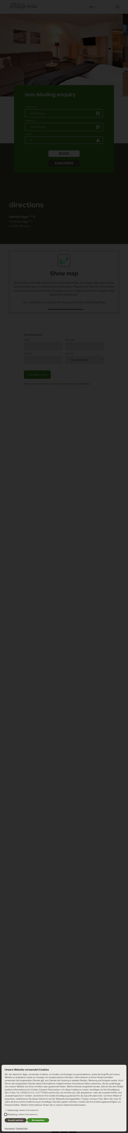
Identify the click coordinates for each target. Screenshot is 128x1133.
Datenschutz (22, 1128)
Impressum (10, 1128)
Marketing (22, 1114)
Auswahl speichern (15, 1120)
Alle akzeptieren (38, 1120)
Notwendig (23, 1110)
